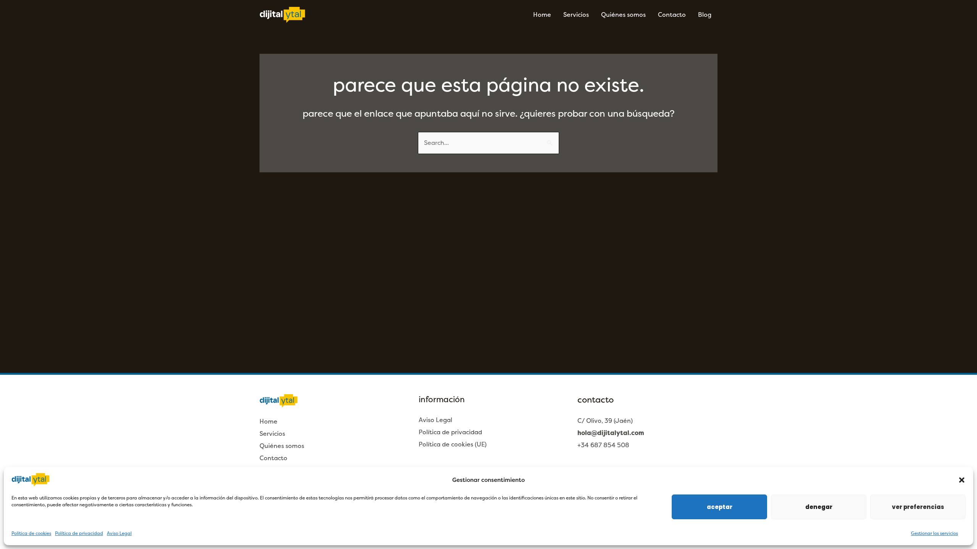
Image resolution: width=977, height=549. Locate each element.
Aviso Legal (119, 533)
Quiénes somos (623, 14)
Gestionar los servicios (934, 533)
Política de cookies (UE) (453, 444)
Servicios (576, 14)
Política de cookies (31, 533)
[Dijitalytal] (282, 14)
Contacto (672, 14)
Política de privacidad (79, 533)
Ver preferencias (918, 507)
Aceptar (719, 507)
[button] (962, 480)
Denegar (818, 507)
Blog (704, 14)
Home (542, 14)
